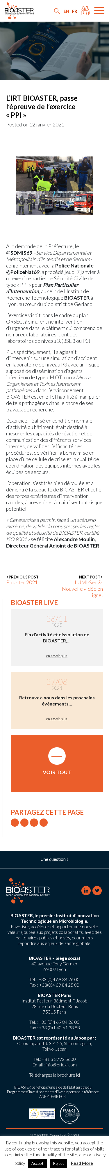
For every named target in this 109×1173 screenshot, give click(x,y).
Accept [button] (37, 1163)
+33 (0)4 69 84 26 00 (59, 979)
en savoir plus (56, 656)
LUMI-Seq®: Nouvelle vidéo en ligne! (82, 586)
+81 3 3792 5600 (59, 1059)
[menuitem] (66, 11)
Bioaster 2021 (22, 580)
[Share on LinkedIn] (34, 823)
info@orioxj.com (61, 1064)
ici (78, 1075)
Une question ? (54, 859)
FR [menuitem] (74, 11)
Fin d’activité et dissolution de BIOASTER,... (57, 637)
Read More (82, 1163)
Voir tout (57, 761)
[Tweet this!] (15, 823)
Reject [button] (58, 1163)
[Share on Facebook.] (24, 823)
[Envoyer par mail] (44, 823)
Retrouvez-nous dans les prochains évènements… (57, 700)
